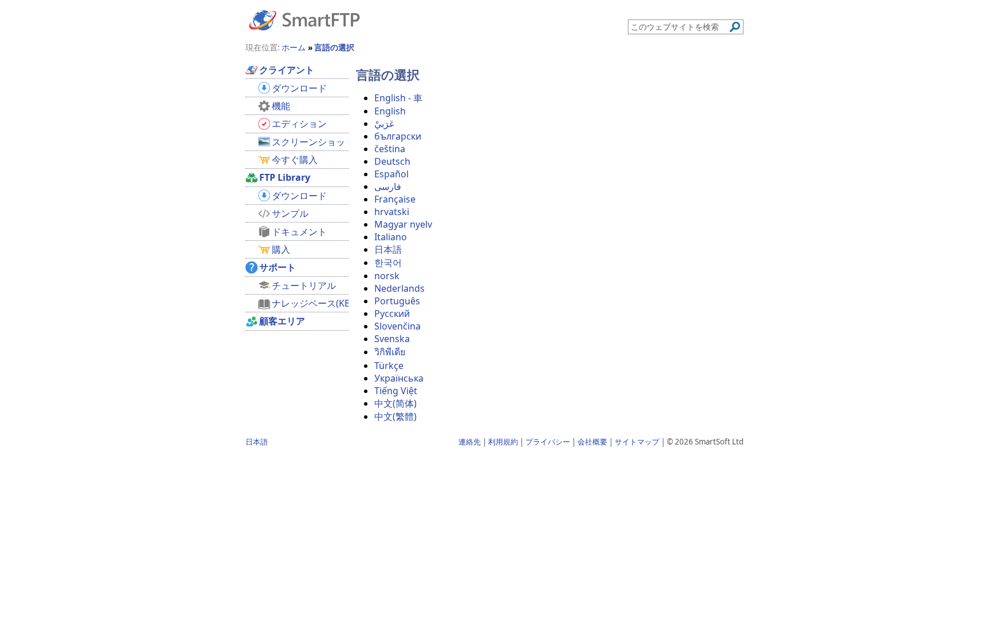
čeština (389, 148)
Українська (399, 378)
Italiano (390, 237)
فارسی (387, 186)
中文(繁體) (395, 416)
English (390, 111)
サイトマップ (637, 441)
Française (395, 199)
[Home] (304, 19)
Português (397, 301)
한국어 (388, 262)
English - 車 (398, 98)
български (397, 136)
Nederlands (399, 288)
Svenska (392, 338)
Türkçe (388, 365)
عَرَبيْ (384, 123)
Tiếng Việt (395, 390)
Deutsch (392, 161)
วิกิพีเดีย (389, 352)
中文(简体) (395, 403)
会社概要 (592, 441)
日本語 (388, 249)
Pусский (392, 313)
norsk (386, 275)
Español (391, 174)
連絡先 (469, 441)
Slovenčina (397, 326)
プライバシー (547, 441)
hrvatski (391, 211)
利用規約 (503, 441)
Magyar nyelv (403, 224)
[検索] (735, 27)
